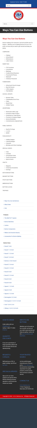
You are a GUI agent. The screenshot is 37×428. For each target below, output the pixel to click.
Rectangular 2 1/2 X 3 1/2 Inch (12, 301)
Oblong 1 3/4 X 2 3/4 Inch (11, 308)
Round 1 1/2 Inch (9, 253)
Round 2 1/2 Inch (9, 268)
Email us (5, 330)
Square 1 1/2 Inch (9, 286)
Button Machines (9, 221)
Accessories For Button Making (12, 236)
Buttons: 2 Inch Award (10, 261)
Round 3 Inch (8, 271)
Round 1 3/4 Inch (9, 257)
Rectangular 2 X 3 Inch (10, 297)
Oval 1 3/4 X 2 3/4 (9, 304)
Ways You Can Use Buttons (11, 201)
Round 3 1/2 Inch (9, 275)
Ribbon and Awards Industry (12, 232)
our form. (5, 365)
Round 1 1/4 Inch (9, 250)
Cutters (6, 225)
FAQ (5, 208)
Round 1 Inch (8, 246)
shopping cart (6, 326)
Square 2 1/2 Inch (9, 293)
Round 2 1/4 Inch (9, 264)
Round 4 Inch (8, 279)
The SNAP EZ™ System (10, 218)
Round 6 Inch (8, 282)
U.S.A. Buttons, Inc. (28, 365)
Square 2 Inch (8, 290)
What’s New (7, 204)
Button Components (9, 229)
